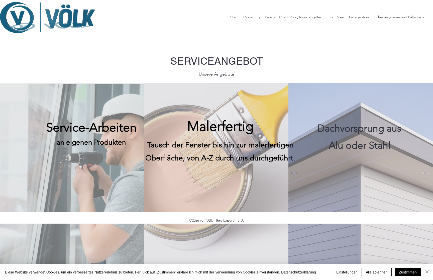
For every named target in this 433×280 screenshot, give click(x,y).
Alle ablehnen (376, 271)
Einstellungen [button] (347, 271)
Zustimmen (408, 271)
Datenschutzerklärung (298, 271)
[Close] (427, 272)
